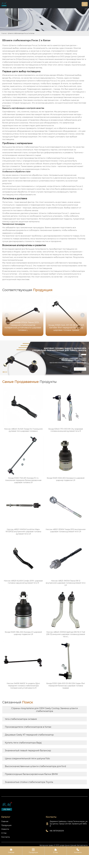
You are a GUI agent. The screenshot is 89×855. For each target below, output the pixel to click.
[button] (82, 315)
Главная (4, 33)
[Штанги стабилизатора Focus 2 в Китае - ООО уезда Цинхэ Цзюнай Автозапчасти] (4, 4)
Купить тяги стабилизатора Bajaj (23, 742)
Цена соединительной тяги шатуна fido (27, 758)
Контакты (78, 850)
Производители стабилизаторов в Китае (28, 727)
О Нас (55, 850)
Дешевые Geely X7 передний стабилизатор (29, 734)
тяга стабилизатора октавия (21, 719)
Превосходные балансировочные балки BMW (31, 774)
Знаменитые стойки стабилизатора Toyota (29, 782)
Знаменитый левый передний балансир (28, 750)
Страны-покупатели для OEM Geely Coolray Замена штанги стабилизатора (44, 709)
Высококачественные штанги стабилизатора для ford (35, 766)
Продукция (33, 850)
